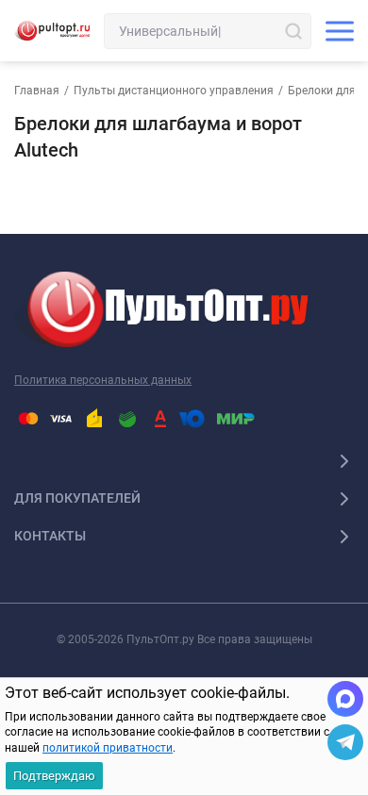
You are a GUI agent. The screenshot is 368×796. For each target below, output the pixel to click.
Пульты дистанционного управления (174, 90)
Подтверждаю (54, 776)
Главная (36, 90)
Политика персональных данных (103, 380)
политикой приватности (107, 748)
